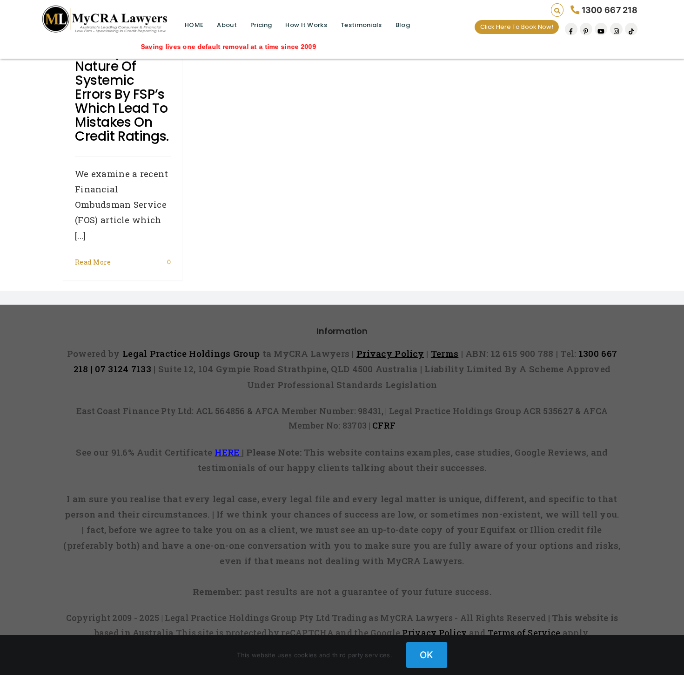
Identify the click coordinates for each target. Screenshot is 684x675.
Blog (403, 24)
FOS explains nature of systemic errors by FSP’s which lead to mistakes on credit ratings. (122, 94)
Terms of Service (524, 632)
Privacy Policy (434, 632)
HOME (194, 24)
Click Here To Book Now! (516, 26)
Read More (93, 262)
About (226, 24)
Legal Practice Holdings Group (192, 353)
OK (427, 655)
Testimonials (361, 24)
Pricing (261, 24)
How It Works (306, 24)
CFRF (384, 425)
